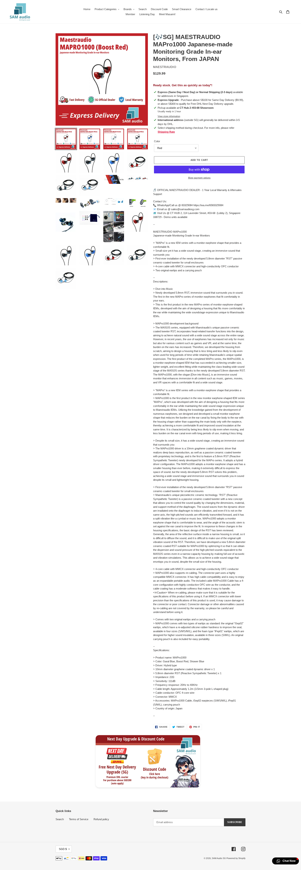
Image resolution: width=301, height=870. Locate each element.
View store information (169, 116)
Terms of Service (78, 819)
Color (157, 141)
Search (60, 819)
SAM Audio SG (219, 858)
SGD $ (63, 849)
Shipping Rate (166, 131)
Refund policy (101, 819)
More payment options (199, 178)
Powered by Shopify (235, 858)
